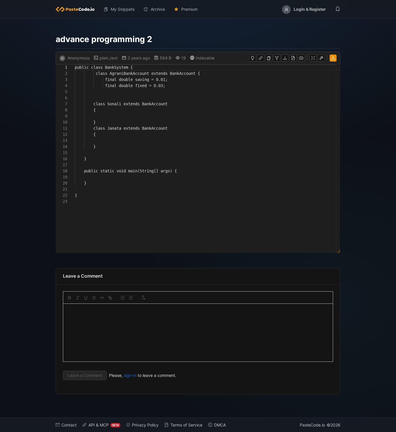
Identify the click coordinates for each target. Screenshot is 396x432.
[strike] (94, 297)
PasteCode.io (312, 424)
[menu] (198, 9)
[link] (110, 297)
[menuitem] (77, 9)
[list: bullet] (131, 297)
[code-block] (102, 297)
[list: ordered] (123, 297)
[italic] (78, 297)
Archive (158, 9)
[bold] (70, 297)
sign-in (130, 375)
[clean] (143, 297)
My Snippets (123, 9)
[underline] (86, 297)
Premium (189, 9)
